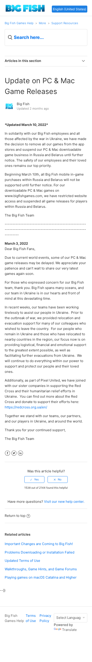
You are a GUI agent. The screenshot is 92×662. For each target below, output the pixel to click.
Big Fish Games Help (19, 23)
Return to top (15, 515)
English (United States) (69, 9)
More (42, 23)
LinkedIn (20, 453)
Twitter (14, 453)
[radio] (34, 479)
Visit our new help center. (64, 501)
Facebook (7, 453)
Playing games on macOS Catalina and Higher (41, 577)
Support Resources (64, 23)
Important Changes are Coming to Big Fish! (39, 544)
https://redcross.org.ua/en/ (26, 407)
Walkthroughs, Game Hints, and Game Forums (41, 569)
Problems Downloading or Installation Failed (39, 552)
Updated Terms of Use (22, 560)
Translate (69, 630)
